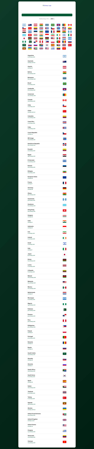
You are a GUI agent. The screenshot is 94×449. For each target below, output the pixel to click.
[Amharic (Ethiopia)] (41, 31)
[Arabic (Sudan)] (58, 45)
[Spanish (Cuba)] (47, 28)
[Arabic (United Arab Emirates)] (35, 48)
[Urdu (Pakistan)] (30, 42)
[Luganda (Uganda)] (24, 48)
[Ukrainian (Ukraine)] (30, 48)
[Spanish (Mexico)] (58, 38)
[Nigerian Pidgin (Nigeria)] (24, 42)
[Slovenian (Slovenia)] (35, 45)
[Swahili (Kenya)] (30, 38)
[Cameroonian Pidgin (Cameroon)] (64, 25)
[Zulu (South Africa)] (41, 45)
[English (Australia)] (30, 25)
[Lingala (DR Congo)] (58, 28)
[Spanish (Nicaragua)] (70, 38)
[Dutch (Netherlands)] (64, 38)
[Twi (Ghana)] (64, 31)
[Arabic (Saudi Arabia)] (24, 45)
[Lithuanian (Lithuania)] (41, 38)
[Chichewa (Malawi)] (47, 38)
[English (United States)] (47, 48)
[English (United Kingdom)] (41, 48)
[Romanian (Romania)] (64, 42)
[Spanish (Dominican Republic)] (64, 28)
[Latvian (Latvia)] (35, 38)
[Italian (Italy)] (70, 35)
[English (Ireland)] (58, 35)
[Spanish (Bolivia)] (41, 25)
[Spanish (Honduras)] (24, 35)
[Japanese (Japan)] (24, 38)
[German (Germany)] (58, 31)
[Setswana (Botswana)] (47, 25)
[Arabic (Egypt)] (24, 31)
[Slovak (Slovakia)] (30, 45)
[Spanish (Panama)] (35, 42)
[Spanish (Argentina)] (24, 25)
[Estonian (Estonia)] (35, 31)
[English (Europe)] (47, 31)
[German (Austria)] (35, 25)
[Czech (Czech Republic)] (52, 28)
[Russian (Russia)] (70, 42)
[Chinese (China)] (30, 28)
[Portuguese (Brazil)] (52, 25)
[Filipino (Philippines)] (47, 42)
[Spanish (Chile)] (24, 28)
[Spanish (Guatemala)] (70, 31)
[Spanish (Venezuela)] (58, 48)
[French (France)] (52, 31)
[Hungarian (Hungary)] (35, 35)
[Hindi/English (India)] (41, 35)
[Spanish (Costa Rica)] (41, 28)
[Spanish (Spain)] (52, 45)
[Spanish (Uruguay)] (52, 48)
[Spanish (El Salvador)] (30, 31)
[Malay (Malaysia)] (52, 38)
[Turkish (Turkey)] (70, 45)
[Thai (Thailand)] (64, 45)
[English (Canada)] (70, 25)
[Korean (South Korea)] (47, 45)
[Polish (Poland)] (52, 42)
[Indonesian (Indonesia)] (47, 35)
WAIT (52, 18)
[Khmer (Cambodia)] (58, 25)
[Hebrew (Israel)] (64, 35)
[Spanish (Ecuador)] (70, 28)
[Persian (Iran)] (52, 35)
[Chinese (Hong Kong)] (30, 35)
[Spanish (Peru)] (41, 42)
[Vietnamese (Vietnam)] (64, 48)
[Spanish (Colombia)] (35, 28)
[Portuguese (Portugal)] (58, 42)
